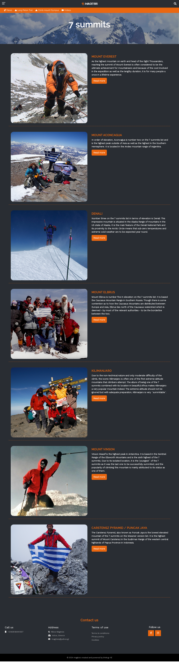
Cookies (95, 640)
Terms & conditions (100, 633)
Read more (99, 80)
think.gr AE (107, 658)
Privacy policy (98, 636)
